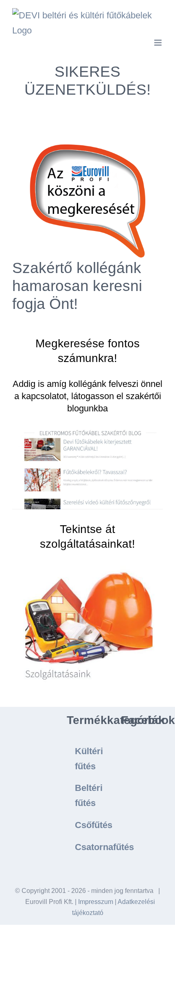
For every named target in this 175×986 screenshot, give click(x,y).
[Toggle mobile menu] (158, 42)
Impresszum (95, 901)
